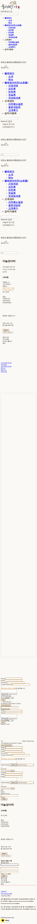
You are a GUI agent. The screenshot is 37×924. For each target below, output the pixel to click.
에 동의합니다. (13, 688)
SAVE (3, 700)
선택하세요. (7, 298)
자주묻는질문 (13, 42)
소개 (10, 20)
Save (12, 770)
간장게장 (11, 28)
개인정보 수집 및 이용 (8, 688)
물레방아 (8, 18)
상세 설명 (4, 364)
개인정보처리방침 (6, 894)
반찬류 (11, 32)
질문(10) (3, 370)
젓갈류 (11, 35)
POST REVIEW (6, 705)
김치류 (11, 30)
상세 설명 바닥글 (6, 366)
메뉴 (10, 23)
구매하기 (4, 799)
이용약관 (3, 891)
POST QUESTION (6, 745)
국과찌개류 (12, 37)
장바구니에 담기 (6, 856)
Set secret (3, 769)
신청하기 (4, 876)
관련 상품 (4, 371)
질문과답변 (12, 45)
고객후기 (11, 47)
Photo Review (7, 702)
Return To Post (5, 788)
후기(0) (3, 368)
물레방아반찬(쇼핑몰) (13, 25)
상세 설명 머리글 (6, 363)
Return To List (5, 770)
